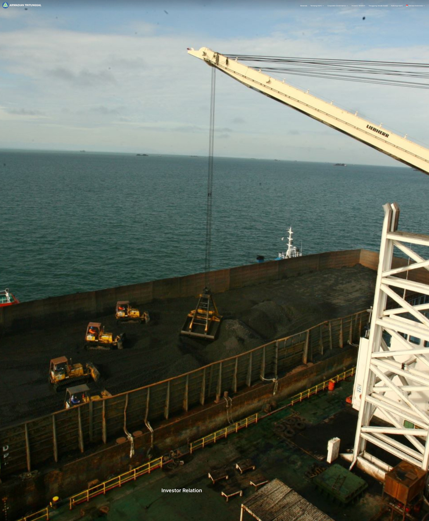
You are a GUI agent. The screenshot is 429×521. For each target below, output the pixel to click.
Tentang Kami (316, 6)
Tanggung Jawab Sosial (378, 6)
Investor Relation (358, 6)
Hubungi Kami (397, 6)
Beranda (303, 6)
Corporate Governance (336, 6)
